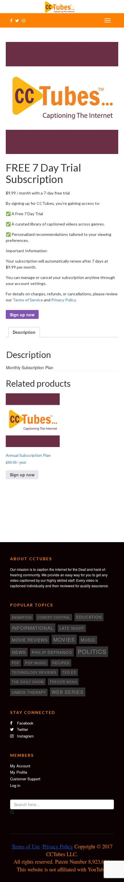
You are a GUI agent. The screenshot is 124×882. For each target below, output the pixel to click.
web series (68, 691)
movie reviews (30, 640)
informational (33, 627)
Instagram (25, 736)
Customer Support (25, 778)
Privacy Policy (63, 299)
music (88, 640)
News (19, 652)
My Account (20, 766)
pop (15, 662)
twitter (22, 729)
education (89, 617)
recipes (60, 662)
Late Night (71, 628)
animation (22, 617)
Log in (15, 785)
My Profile (18, 772)
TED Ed (69, 672)
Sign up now (22, 314)
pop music (35, 662)
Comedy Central (53, 617)
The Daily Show (28, 681)
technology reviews (34, 672)
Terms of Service (28, 299)
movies (64, 639)
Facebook (24, 723)
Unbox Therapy (29, 692)
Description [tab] (24, 332)
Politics (92, 651)
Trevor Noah (63, 681)
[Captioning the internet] (62, 6)
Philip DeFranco (52, 652)
